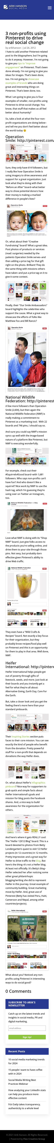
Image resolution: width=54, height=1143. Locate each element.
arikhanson (15, 47)
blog (38, 860)
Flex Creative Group (34, 1138)
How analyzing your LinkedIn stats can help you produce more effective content (27, 1094)
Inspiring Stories (21, 736)
